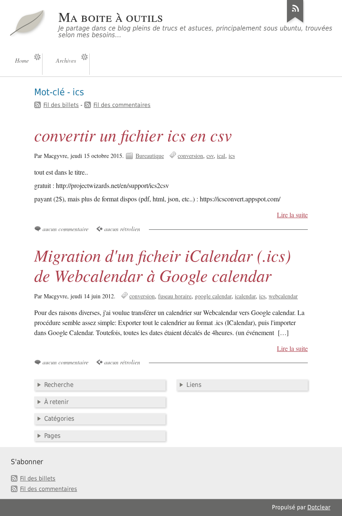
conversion (190, 156)
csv (210, 156)
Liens (193, 385)
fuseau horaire (174, 296)
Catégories (59, 418)
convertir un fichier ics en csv (133, 134)
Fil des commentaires (122, 105)
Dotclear (318, 507)
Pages (52, 436)
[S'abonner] (295, 22)
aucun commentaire (65, 229)
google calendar (213, 296)
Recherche (58, 385)
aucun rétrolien (122, 229)
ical (221, 156)
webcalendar (283, 296)
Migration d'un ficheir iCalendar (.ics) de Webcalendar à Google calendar (162, 265)
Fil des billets (61, 105)
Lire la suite (292, 214)
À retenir (56, 402)
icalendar (245, 296)
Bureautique (150, 156)
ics (232, 156)
